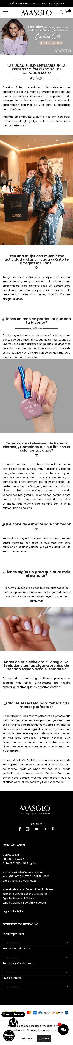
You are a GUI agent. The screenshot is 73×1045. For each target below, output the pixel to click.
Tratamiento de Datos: (17, 948)
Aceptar (44, 1038)
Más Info (27, 1038)
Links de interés (12, 978)
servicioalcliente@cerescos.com (23, 872)
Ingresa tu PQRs (13, 911)
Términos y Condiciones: (18, 963)
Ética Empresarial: (13, 934)
